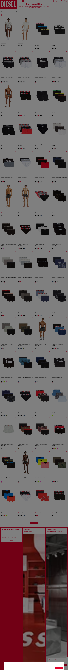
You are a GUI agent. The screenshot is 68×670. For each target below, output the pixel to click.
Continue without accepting (9, 667)
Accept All (59, 667)
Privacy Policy (35, 664)
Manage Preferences (25, 664)
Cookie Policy (41, 664)
